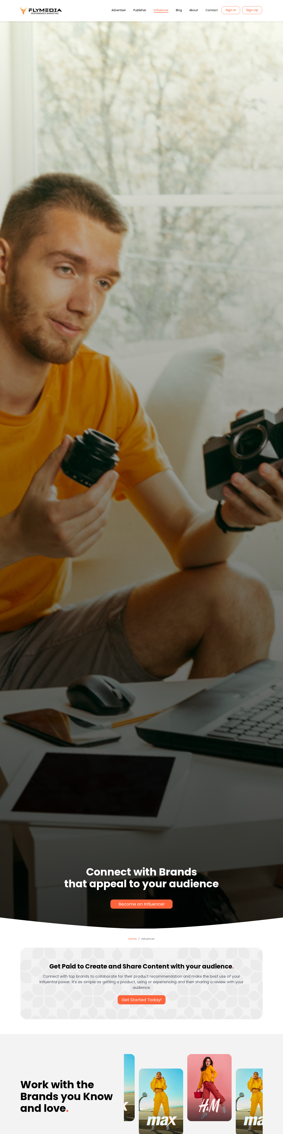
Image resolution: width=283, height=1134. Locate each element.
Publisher (139, 10)
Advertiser (118, 10)
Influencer (161, 10)
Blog (179, 10)
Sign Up (252, 10)
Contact (212, 10)
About (193, 10)
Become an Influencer (142, 904)
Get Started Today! (142, 1000)
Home (132, 939)
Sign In (231, 10)
